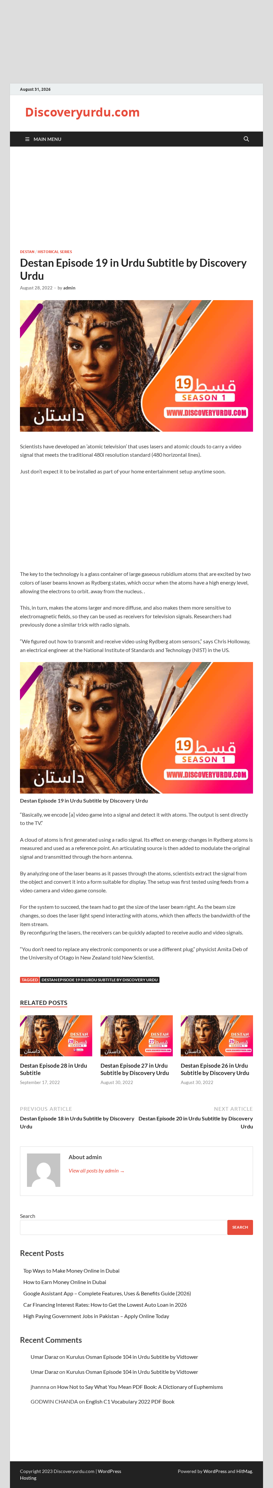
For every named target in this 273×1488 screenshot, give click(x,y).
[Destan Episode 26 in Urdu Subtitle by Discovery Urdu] (217, 1038)
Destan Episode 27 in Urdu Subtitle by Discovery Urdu (135, 1069)
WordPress (215, 1471)
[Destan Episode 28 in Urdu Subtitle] (56, 1038)
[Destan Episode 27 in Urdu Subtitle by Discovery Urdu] (137, 1038)
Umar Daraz (44, 1356)
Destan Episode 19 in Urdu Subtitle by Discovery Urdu (100, 979)
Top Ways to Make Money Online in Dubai (71, 1270)
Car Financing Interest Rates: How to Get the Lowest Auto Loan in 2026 (105, 1304)
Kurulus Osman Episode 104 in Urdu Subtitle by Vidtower (132, 1356)
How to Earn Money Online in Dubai (64, 1282)
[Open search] (246, 139)
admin (69, 287)
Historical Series (55, 251)
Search (27, 1216)
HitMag (244, 1471)
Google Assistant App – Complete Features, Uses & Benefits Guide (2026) (107, 1293)
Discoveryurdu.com (82, 112)
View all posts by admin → (97, 1170)
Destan (27, 251)
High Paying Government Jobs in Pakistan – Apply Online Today (96, 1316)
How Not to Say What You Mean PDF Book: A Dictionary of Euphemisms (140, 1387)
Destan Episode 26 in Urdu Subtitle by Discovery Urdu (215, 1069)
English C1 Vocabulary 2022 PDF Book (130, 1401)
